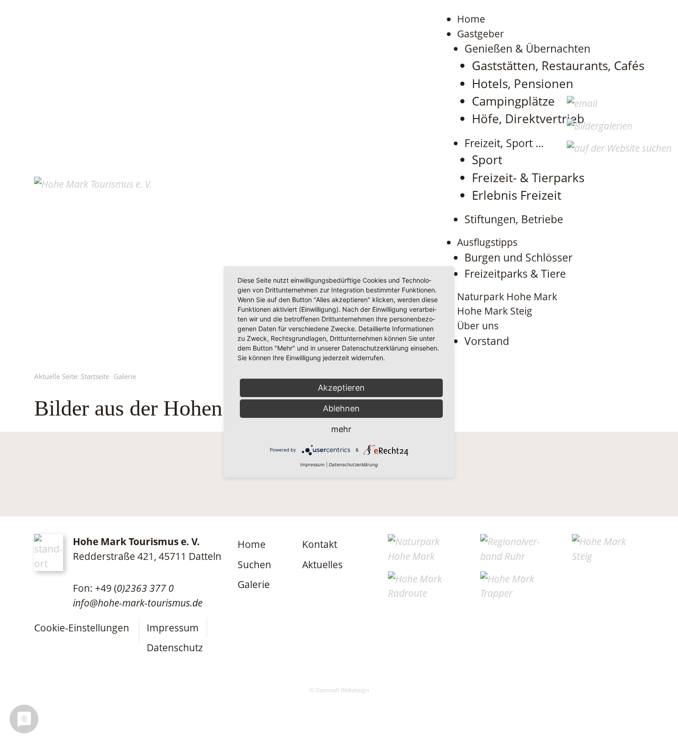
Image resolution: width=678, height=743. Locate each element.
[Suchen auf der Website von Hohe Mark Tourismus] (619, 148)
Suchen (254, 564)
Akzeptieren (341, 387)
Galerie (254, 584)
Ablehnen (341, 408)
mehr (341, 429)
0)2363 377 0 (145, 587)
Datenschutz (175, 647)
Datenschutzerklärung (353, 464)
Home (252, 544)
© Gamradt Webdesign (339, 690)
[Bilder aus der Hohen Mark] (599, 125)
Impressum (173, 627)
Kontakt (319, 544)
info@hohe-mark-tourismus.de (137, 602)
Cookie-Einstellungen (81, 627)
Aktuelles (322, 564)
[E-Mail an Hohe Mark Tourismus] (582, 103)
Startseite (95, 376)
